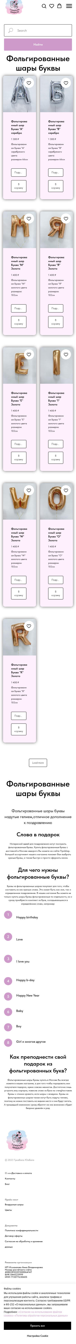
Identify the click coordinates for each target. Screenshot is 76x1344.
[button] (44, 5)
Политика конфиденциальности (21, 1230)
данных (9, 1247)
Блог (7, 1184)
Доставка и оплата (22, 1173)
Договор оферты (13, 1236)
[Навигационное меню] (69, 6)
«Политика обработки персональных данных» (41, 1315)
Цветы (8, 1210)
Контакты (10, 1178)
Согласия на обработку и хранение (24, 1241)
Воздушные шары (14, 1204)
